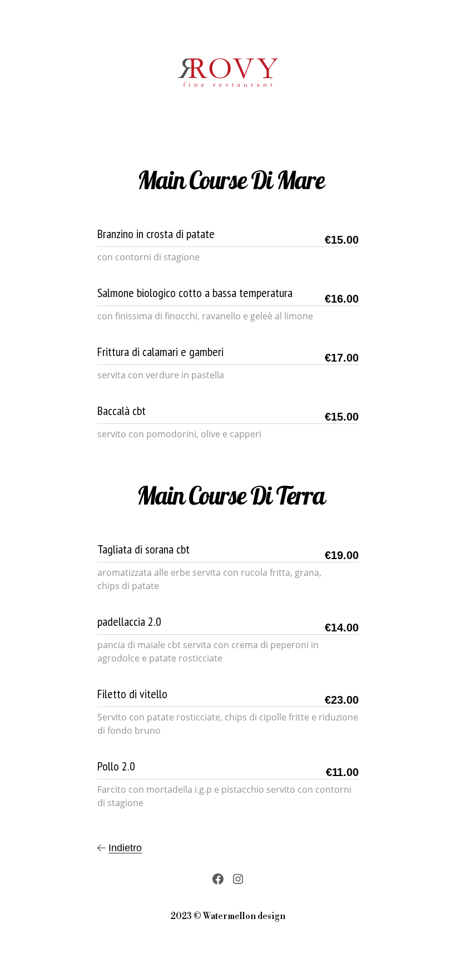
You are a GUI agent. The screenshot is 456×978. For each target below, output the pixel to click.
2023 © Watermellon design (228, 916)
